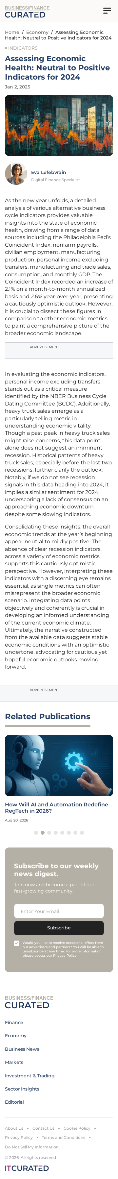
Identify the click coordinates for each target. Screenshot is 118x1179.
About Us (14, 1128)
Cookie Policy (77, 1128)
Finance (14, 1022)
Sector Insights (22, 1089)
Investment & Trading (29, 1076)
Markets (14, 1062)
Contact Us (43, 1128)
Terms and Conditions (63, 1137)
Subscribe (59, 928)
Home (12, 32)
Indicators (23, 48)
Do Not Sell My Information (32, 1146)
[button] (36, 833)
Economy (37, 32)
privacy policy (65, 955)
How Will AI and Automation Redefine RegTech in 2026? (56, 807)
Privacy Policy (19, 1137)
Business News (22, 1049)
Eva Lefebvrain (48, 172)
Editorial (14, 1102)
